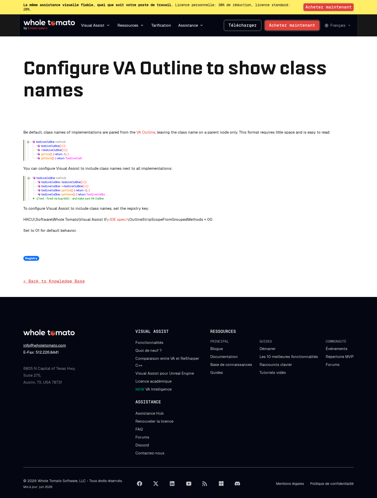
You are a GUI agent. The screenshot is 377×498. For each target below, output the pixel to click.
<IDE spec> (117, 219)
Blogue (216, 348)
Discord (142, 445)
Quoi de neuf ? (148, 350)
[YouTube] (188, 484)
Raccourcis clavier (276, 364)
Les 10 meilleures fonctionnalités (289, 356)
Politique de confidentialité (332, 483)
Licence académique (153, 381)
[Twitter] (156, 484)
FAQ (139, 429)
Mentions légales (290, 483)
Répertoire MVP (340, 356)
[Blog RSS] (205, 484)
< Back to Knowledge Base (54, 281)
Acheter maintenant (292, 25)
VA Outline (145, 132)
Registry (31, 258)
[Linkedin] (172, 484)
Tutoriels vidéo (273, 372)
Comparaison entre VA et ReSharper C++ (167, 362)
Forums (333, 364)
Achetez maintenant (328, 7)
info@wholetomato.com (44, 345)
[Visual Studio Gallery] (221, 484)
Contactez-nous (149, 453)
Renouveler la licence (154, 421)
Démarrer (268, 348)
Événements (337, 348)
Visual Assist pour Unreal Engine (164, 373)
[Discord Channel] (237, 484)
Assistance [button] (188, 25)
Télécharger (243, 25)
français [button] (337, 25)
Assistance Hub (149, 413)
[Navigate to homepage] (49, 22)
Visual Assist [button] (92, 25)
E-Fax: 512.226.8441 (41, 352)
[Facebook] (139, 484)
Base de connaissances (231, 364)
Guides (216, 372)
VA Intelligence (153, 389)
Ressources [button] (127, 25)
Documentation (224, 356)
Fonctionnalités (149, 342)
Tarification (161, 25)
